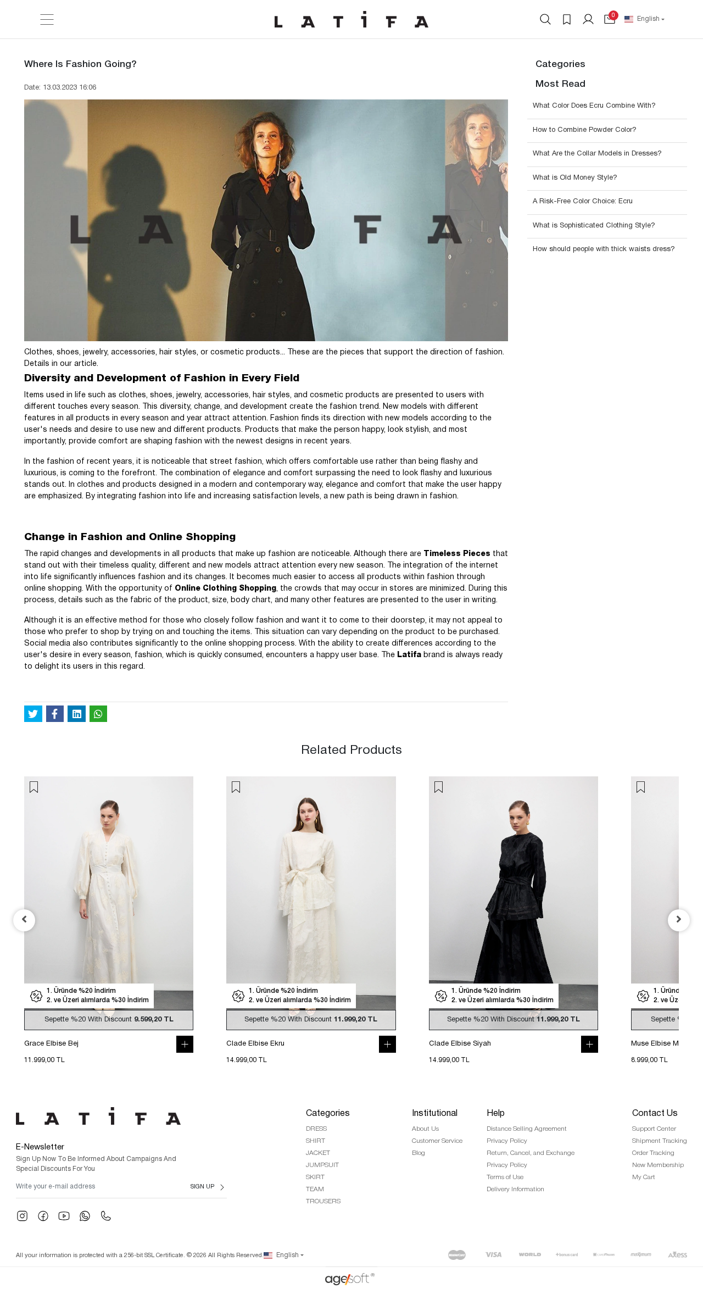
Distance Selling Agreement (527, 1129)
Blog (418, 1153)
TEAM (315, 1189)
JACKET (318, 1153)
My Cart (643, 1177)
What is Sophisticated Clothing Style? (594, 226)
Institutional (434, 1114)
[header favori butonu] (566, 19)
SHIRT (315, 1141)
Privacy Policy (507, 1141)
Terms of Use (505, 1177)
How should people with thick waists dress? (604, 249)
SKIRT (315, 1177)
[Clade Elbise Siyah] (513, 903)
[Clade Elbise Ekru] (310, 903)
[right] (679, 920)
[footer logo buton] (121, 1116)
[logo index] (351, 19)
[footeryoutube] (64, 1216)
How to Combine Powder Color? (585, 130)
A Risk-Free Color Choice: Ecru (583, 201)
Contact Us (655, 1114)
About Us (425, 1129)
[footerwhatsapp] (85, 1216)
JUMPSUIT (322, 1165)
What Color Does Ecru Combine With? (594, 106)
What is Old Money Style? (575, 178)
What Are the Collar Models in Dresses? (597, 154)
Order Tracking (653, 1153)
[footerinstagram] (22, 1216)
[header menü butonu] (46, 19)
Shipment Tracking (659, 1141)
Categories (328, 1114)
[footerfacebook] (43, 1216)
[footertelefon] (105, 1216)
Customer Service (437, 1141)
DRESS (316, 1129)
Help (496, 1114)
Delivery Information (515, 1189)
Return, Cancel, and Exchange (530, 1153)
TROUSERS (323, 1201)
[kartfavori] (34, 787)
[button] (609, 19)
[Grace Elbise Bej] (108, 903)
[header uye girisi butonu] (588, 19)
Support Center (654, 1129)
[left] (24, 920)
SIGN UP (202, 1187)
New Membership (658, 1165)
